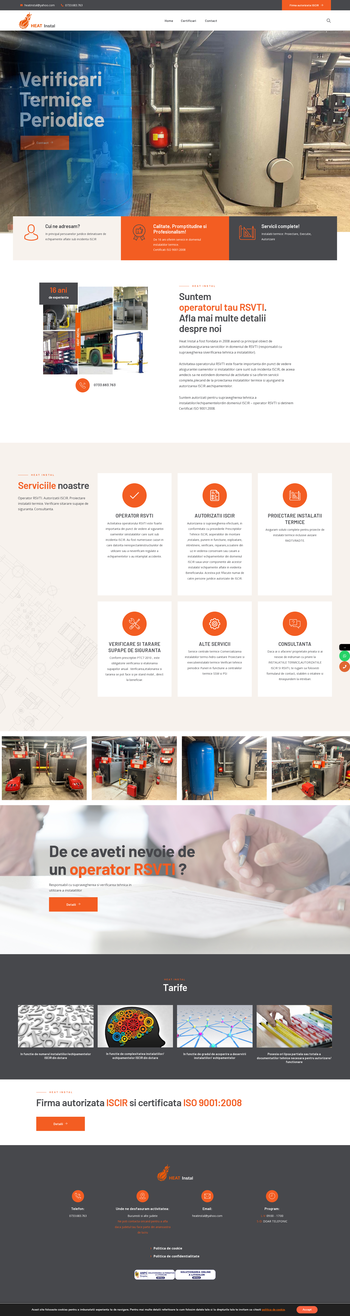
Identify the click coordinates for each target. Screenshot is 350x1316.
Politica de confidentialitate (177, 1256)
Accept (307, 1310)
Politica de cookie (168, 1248)
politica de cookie (273, 1310)
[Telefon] (344, 666)
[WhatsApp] (344, 655)
